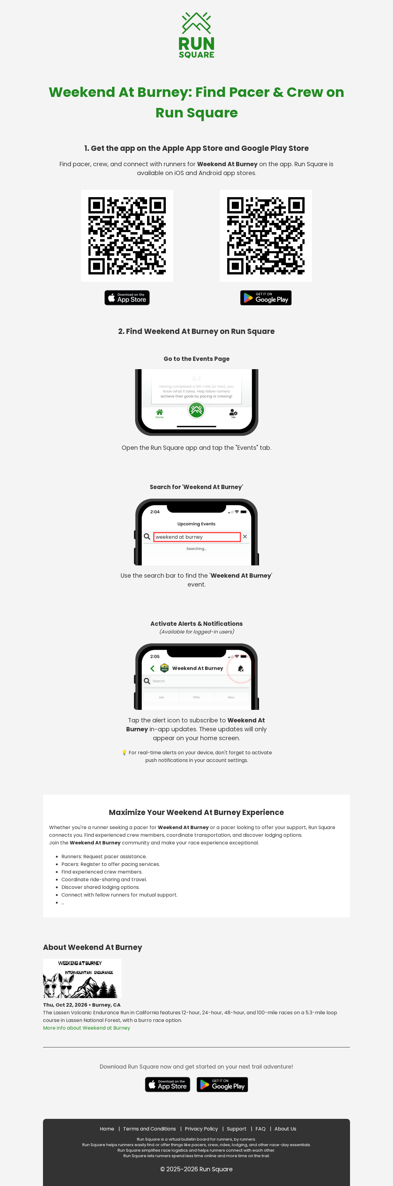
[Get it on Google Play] (266, 306)
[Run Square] (196, 56)
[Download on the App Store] (127, 306)
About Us (285, 1128)
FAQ (260, 1128)
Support (237, 1128)
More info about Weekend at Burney (86, 1027)
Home (107, 1128)
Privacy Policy (201, 1128)
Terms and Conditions (149, 1128)
